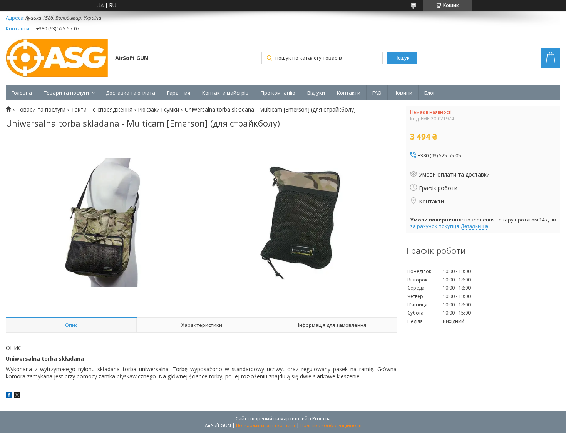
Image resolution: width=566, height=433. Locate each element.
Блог (429, 92)
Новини (403, 92)
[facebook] (9, 396)
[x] (17, 396)
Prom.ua (321, 418)
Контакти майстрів (225, 92)
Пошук (401, 58)
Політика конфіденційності (331, 425)
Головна (22, 92)
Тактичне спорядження (101, 109)
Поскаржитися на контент (265, 425)
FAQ (377, 92)
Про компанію (278, 92)
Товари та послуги (66, 92)
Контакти (348, 92)
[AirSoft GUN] (57, 58)
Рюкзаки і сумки (158, 109)
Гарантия (178, 92)
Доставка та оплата (130, 92)
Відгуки (316, 92)
